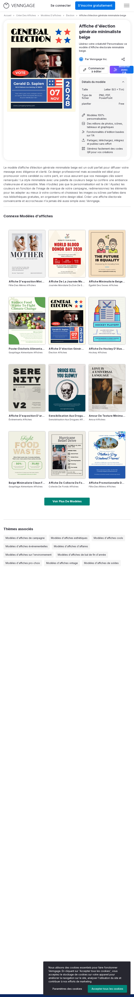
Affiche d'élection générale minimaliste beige (67, 348)
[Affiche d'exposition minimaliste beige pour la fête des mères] (27, 253)
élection (70, 15)
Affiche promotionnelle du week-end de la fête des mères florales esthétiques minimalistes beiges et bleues (107, 482)
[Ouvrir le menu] (127, 5)
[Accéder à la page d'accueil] (19, 6)
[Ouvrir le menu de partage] (123, 59)
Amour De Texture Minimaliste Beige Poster (107, 415)
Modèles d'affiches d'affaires (71, 546)
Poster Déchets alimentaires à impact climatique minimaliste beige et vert (27, 348)
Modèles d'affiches (51, 15)
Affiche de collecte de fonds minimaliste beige (67, 482)
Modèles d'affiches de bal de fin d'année (82, 554)
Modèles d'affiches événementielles (27, 546)
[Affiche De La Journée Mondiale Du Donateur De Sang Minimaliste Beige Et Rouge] (67, 253)
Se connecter (61, 5)
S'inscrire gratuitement (95, 5)
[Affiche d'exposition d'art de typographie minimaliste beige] (27, 387)
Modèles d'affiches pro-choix (23, 563)
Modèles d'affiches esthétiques (69, 537)
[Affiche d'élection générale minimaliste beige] (67, 320)
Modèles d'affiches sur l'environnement (28, 554)
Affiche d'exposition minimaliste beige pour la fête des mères (27, 281)
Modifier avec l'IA (124, 69)
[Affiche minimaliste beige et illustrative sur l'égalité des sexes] (107, 253)
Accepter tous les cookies (107, 988)
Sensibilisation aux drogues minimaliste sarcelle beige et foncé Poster (67, 415)
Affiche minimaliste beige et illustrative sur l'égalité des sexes (107, 281)
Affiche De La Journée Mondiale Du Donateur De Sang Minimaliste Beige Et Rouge (67, 281)
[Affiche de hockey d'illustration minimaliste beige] (107, 320)
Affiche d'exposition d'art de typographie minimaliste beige (27, 415)
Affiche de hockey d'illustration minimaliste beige (107, 348)
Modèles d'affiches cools (108, 537)
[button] (93, 69)
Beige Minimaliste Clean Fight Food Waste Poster (27, 482)
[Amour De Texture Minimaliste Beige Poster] (107, 387)
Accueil (7, 15)
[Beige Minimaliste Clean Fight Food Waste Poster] (27, 454)
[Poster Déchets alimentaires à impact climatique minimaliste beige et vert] (27, 320)
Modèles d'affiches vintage (62, 563)
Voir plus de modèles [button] (67, 501)
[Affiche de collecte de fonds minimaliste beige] (67, 454)
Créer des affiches (26, 15)
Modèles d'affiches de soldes (101, 563)
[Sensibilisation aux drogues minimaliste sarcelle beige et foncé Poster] (67, 387)
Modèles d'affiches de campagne (25, 537)
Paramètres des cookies (67, 988)
